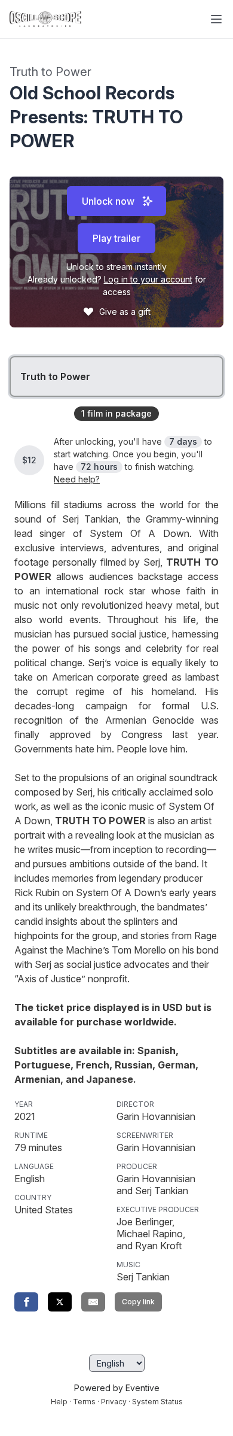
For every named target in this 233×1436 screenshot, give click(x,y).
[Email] (93, 1301)
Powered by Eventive (117, 1388)
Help (59, 1401)
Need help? (77, 479)
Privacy (114, 1401)
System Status (157, 1401)
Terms (84, 1401)
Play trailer (116, 238)
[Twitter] (60, 1301)
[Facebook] (26, 1301)
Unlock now (108, 201)
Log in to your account (148, 279)
